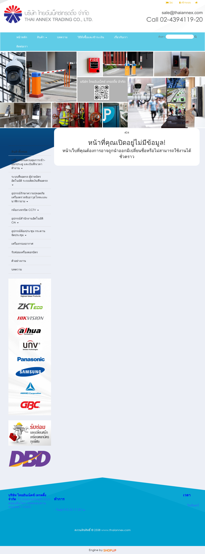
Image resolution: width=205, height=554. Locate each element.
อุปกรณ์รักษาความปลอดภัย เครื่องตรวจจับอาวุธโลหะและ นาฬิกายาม (29, 197)
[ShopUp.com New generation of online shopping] (110, 550)
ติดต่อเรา (22, 46)
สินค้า (41, 37)
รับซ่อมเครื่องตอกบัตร (24, 252)
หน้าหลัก (21, 37)
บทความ (62, 37)
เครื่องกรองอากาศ (22, 243)
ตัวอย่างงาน (18, 261)
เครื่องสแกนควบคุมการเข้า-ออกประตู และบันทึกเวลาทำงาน (28, 164)
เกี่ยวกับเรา (121, 37)
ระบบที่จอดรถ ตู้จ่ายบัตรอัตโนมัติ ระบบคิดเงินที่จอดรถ (29, 178)
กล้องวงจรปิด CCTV (24, 210)
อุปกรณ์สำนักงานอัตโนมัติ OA (27, 220)
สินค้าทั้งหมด (19, 151)
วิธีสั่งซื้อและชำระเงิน (90, 37)
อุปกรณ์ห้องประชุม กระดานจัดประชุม (28, 233)
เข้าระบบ (186, 2)
